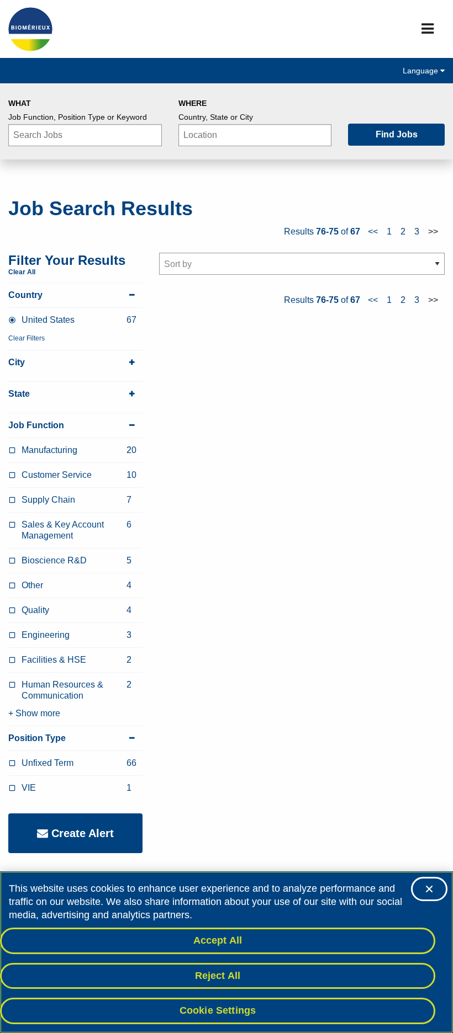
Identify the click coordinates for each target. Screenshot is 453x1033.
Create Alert (81, 833)
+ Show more (34, 713)
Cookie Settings (218, 1010)
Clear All (21, 272)
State (19, 393)
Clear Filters (26, 338)
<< (373, 231)
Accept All (218, 940)
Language (421, 70)
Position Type (37, 738)
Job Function (36, 425)
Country (25, 295)
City (16, 362)
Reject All (218, 975)
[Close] (429, 889)
